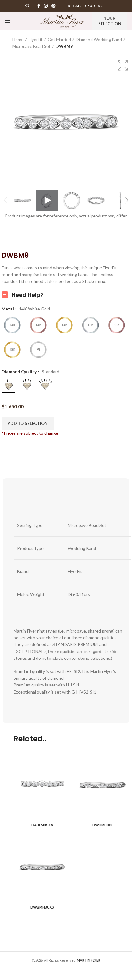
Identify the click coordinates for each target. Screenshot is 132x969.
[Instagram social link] (45, 6)
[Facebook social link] (39, 6)
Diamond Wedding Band (99, 39)
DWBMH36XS (42, 907)
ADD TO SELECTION (28, 423)
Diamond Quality (19, 372)
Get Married (59, 39)
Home (18, 39)
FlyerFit (36, 39)
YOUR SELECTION (109, 21)
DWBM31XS (102, 825)
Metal (8, 309)
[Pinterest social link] (53, 6)
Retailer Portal (85, 5)
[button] (123, 65)
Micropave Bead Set (31, 46)
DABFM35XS (42, 825)
